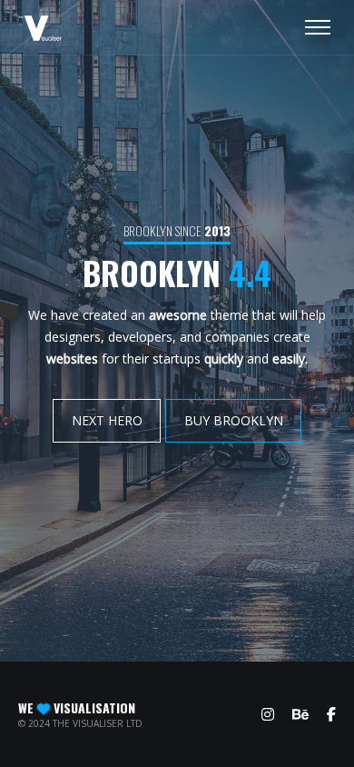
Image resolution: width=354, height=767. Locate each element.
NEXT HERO (107, 420)
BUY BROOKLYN (232, 420)
